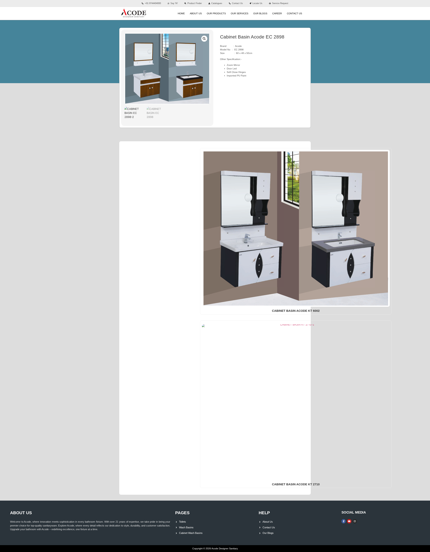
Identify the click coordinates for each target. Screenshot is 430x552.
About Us (196, 13)
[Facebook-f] (343, 521)
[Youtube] (349, 521)
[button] (204, 39)
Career (277, 13)
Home (181, 13)
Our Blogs (260, 13)
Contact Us (294, 13)
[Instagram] (355, 521)
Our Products (216, 13)
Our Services (239, 13)
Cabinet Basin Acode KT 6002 (296, 310)
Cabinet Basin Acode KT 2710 (296, 484)
